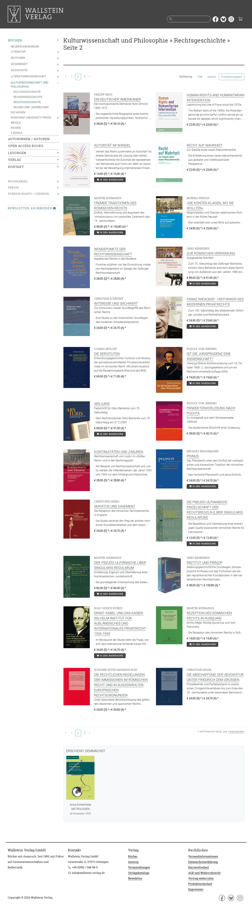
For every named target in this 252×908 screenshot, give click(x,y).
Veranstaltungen (139, 867)
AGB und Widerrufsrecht (204, 873)
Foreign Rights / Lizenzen (28, 194)
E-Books (16, 133)
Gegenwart (19, 64)
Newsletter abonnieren (30, 208)
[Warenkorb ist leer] (240, 19)
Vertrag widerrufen (201, 878)
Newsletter (135, 878)
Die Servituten (107, 354)
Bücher (15, 40)
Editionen (18, 58)
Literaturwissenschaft (28, 76)
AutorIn (211, 76)
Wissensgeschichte (28, 97)
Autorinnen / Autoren (29, 139)
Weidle (16, 123)
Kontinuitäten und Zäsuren (118, 452)
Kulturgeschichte (27, 92)
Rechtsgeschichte (27, 102)
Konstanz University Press (31, 117)
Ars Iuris (102, 404)
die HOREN (18, 112)
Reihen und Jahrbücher (31, 107)
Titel (199, 76)
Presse (13, 187)
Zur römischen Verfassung (211, 253)
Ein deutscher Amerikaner (117, 99)
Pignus (193, 456)
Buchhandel (18, 181)
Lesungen (17, 153)
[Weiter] (89, 77)
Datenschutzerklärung (203, 862)
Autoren (133, 862)
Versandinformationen (203, 856)
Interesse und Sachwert (116, 303)
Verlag (14, 160)
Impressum (195, 889)
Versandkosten (236, 731)
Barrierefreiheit (198, 867)
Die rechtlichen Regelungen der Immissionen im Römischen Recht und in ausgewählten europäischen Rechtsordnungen (121, 685)
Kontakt (16, 167)
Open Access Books (25, 146)
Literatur (18, 52)
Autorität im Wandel (112, 145)
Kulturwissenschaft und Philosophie (30, 85)
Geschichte (19, 70)
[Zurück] (65, 77)
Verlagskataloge (138, 873)
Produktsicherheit (200, 884)
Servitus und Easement (114, 506)
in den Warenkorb (111, 180)
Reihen (16, 128)
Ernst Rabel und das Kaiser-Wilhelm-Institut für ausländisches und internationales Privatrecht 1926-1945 (120, 623)
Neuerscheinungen (25, 46)
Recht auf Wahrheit (204, 145)
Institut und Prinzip (204, 563)
